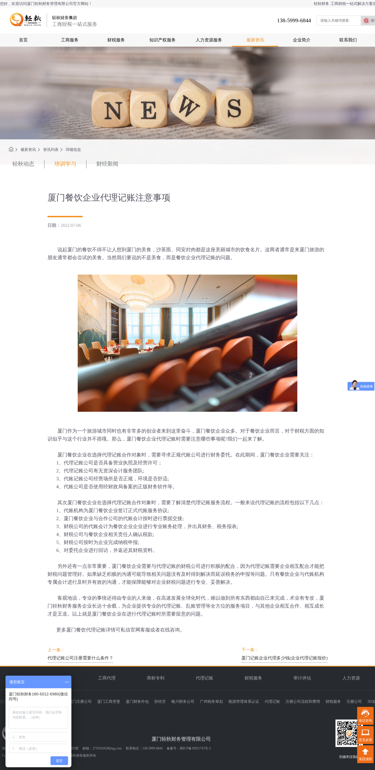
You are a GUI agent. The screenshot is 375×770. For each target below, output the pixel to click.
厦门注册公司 (80, 702)
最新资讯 (255, 40)
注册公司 (354, 702)
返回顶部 (365, 759)
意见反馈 (365, 740)
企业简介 (301, 40)
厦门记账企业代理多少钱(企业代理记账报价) (284, 658)
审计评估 (302, 678)
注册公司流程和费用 (303, 702)
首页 (23, 40)
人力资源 (351, 678)
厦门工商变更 (108, 702)
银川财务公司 (182, 702)
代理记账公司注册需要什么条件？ (80, 658)
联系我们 (348, 40)
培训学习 (65, 164)
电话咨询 (365, 721)
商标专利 (155, 678)
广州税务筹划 (211, 702)
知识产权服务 (162, 40)
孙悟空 (160, 702)
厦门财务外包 (137, 702)
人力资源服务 (209, 40)
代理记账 (204, 678)
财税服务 (116, 40)
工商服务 (70, 40)
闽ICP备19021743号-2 (195, 748)
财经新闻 (107, 164)
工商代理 (107, 678)
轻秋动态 (23, 164)
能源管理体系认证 (243, 702)
